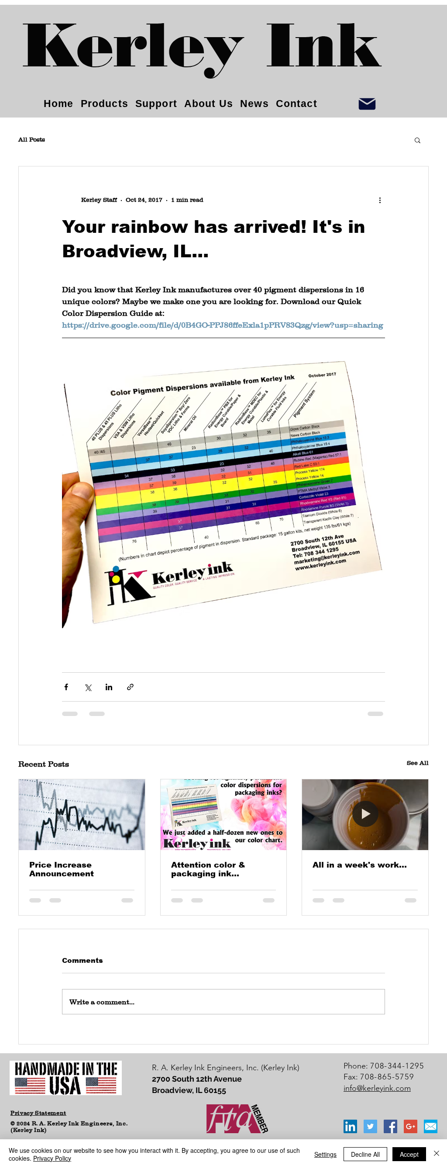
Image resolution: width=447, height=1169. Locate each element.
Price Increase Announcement (61, 869)
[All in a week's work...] (365, 814)
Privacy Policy (52, 1158)
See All (418, 762)
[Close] (436, 1154)
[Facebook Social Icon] (390, 1126)
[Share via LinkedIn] (109, 687)
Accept (409, 1154)
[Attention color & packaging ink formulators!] (224, 814)
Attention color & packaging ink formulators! (208, 869)
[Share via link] (130, 687)
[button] (417, 139)
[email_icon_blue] (430, 1126)
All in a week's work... (360, 865)
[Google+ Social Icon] (410, 1126)
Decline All (365, 1154)
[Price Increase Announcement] (82, 814)
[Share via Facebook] (66, 687)
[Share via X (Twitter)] (87, 687)
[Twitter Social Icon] (370, 1126)
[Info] (367, 104)
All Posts (31, 139)
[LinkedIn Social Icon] (350, 1126)
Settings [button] (325, 1154)
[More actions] (380, 199)
